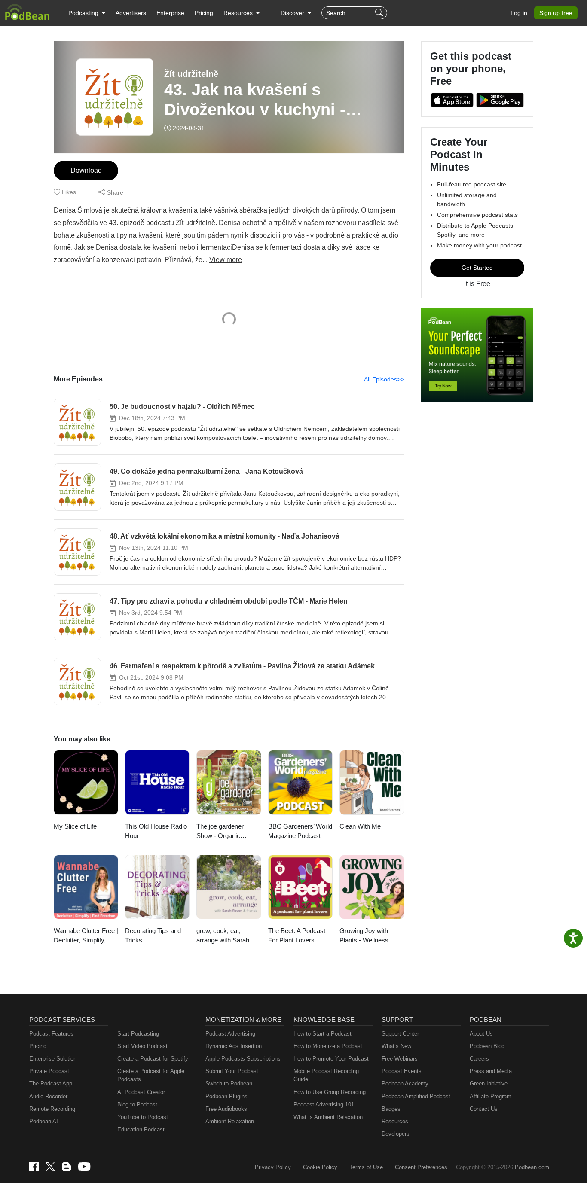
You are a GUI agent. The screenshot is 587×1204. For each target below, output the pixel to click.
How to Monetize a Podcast (328, 1046)
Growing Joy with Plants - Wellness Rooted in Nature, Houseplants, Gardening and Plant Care (368, 936)
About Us (481, 1033)
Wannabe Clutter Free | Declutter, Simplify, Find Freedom (86, 936)
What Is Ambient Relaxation (328, 1117)
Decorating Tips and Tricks (153, 935)
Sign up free (555, 12)
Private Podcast (49, 1071)
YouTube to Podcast (142, 1117)
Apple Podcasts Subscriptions (243, 1058)
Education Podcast (141, 1129)
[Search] (380, 13)
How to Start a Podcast (323, 1033)
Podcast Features (51, 1033)
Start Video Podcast (142, 1046)
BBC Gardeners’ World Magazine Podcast (300, 831)
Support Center (400, 1033)
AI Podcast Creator (141, 1092)
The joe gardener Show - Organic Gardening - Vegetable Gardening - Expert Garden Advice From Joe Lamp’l (227, 832)
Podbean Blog (487, 1046)
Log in (519, 12)
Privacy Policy (273, 1167)
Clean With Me (360, 826)
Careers (479, 1058)
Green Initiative (489, 1083)
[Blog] (66, 1166)
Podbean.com (532, 1167)
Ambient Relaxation (229, 1121)
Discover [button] (293, 12)
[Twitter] (50, 1166)
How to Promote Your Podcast (331, 1058)
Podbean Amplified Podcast (416, 1096)
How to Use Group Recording (330, 1092)
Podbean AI (43, 1121)
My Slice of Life (75, 826)
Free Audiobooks (226, 1109)
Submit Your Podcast (231, 1071)
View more (225, 259)
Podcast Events (402, 1071)
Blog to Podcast (137, 1104)
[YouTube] (84, 1166)
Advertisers (131, 12)
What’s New (396, 1046)
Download (86, 170)
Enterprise (170, 12)
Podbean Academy (405, 1083)
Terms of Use (366, 1167)
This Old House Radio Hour (156, 831)
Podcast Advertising (230, 1033)
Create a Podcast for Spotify (152, 1058)
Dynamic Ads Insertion (233, 1046)
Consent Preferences (421, 1167)
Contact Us (484, 1109)
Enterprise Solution (52, 1058)
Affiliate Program (490, 1096)
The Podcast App (50, 1083)
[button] (86, 13)
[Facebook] (34, 1166)
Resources (395, 1121)
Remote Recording (52, 1109)
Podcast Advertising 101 (324, 1104)
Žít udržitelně (191, 74)
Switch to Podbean (228, 1083)
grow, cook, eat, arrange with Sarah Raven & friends (222, 936)
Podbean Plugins (226, 1096)
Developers (396, 1134)
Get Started (477, 267)
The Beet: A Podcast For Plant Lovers (296, 935)
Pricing (204, 12)
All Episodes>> (384, 379)
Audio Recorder (48, 1096)
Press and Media (491, 1071)
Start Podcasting (138, 1033)
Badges (391, 1109)
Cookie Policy (320, 1167)
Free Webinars (400, 1058)
